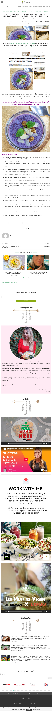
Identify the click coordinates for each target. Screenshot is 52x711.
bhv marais (19, 222)
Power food (23, 11)
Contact (36, 703)
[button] (26, 430)
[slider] (25, 443)
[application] (26, 431)
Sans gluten (30, 11)
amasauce (12, 222)
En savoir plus (36, 709)
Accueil (3, 6)
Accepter (29, 709)
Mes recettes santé (11, 6)
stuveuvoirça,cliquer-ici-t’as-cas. (26, 47)
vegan (46, 222)
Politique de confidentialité (25, 703)
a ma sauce (5, 222)
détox (25, 222)
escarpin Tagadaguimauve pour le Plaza (22, 43)
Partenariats (16, 11)
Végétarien (26, 12)
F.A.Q (15, 703)
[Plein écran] (48, 443)
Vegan (45, 11)
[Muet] (46, 443)
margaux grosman (23, 18)
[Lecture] (3, 443)
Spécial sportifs (38, 11)
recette (40, 222)
